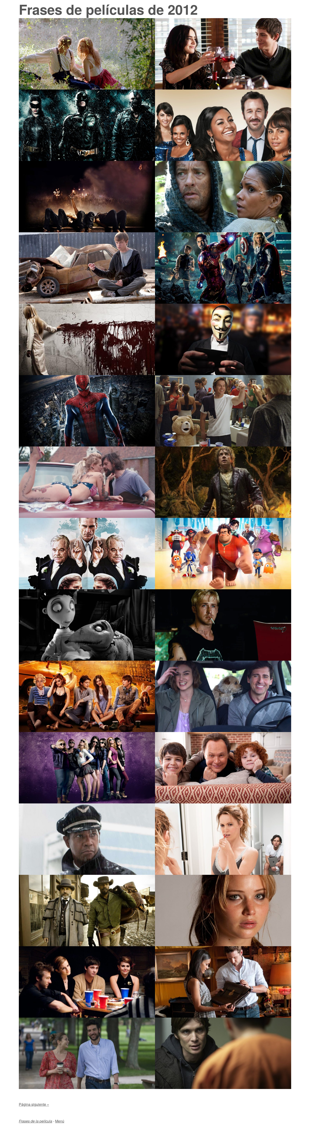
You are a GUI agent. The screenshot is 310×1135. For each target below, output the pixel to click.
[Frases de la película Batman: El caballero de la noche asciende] (87, 159)
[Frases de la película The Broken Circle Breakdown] (87, 516)
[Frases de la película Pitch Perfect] (87, 802)
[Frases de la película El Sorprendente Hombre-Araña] (87, 445)
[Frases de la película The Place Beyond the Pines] (223, 659)
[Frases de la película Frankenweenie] (87, 659)
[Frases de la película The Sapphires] (223, 159)
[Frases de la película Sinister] (87, 373)
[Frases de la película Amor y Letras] (87, 1087)
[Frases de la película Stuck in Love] (223, 88)
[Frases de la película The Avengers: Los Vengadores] (223, 302)
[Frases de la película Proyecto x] (87, 230)
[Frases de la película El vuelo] (87, 873)
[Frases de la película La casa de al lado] (223, 944)
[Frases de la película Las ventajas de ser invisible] (87, 1016)
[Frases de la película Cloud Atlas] (223, 230)
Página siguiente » (34, 1104)
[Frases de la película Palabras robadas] (223, 1016)
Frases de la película (35, 1121)
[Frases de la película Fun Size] (87, 730)
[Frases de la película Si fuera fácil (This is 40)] (223, 873)
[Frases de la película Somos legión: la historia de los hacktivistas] (223, 373)
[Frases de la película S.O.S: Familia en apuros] (223, 802)
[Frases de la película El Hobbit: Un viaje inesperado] (223, 516)
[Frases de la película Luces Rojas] (223, 1087)
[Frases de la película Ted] (223, 445)
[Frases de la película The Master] (87, 587)
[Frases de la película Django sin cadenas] (87, 944)
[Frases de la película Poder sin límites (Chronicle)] (87, 302)
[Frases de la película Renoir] (87, 88)
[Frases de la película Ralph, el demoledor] (223, 587)
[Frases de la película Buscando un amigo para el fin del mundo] (223, 730)
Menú (59, 1121)
